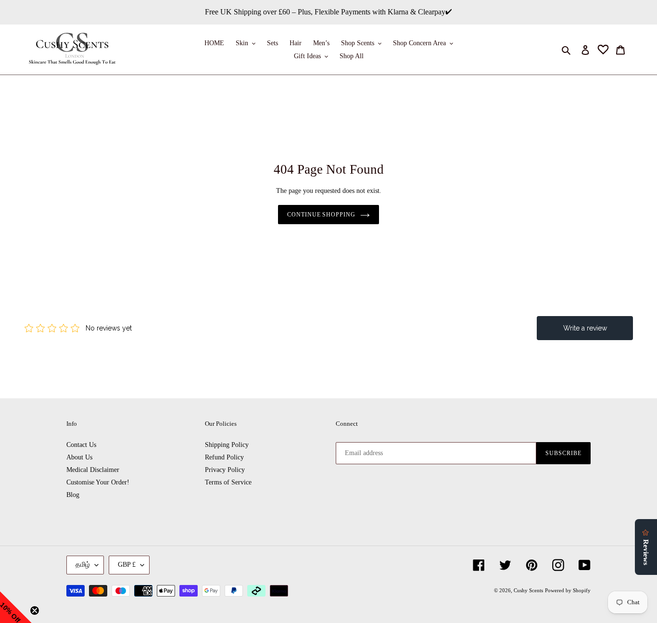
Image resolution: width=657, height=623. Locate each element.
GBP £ (127, 564)
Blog (72, 494)
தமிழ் (83, 564)
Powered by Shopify (568, 590)
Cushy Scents (528, 590)
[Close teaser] (34, 610)
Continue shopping (321, 214)
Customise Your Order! (97, 482)
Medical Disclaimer (92, 469)
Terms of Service (228, 482)
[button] (16, 607)
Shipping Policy (227, 444)
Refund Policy (224, 457)
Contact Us (81, 444)
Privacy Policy (225, 469)
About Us (79, 457)
